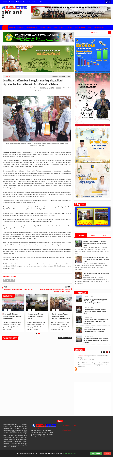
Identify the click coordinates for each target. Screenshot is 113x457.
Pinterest (13, 280)
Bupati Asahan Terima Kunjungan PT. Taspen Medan (35, 316)
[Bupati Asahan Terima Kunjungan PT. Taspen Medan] (37, 302)
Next (71, 302)
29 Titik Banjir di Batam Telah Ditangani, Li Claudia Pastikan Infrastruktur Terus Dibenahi (96, 340)
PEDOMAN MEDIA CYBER (69, 426)
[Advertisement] (92, 399)
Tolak (107, 453)
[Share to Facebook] (16, 304)
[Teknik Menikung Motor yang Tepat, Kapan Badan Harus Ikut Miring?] (79, 330)
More (34, 2)
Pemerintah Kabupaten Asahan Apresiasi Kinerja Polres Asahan (12, 316)
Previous (3, 302)
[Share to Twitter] (18, 304)
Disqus (69, 337)
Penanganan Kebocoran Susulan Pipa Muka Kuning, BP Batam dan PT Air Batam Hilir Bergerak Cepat (95, 301)
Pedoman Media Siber (23, 2)
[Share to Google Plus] (21, 304)
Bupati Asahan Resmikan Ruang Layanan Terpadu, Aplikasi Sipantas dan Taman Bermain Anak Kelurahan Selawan (33, 82)
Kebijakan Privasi (66, 430)
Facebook (109, 2)
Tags (104, 235)
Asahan (7, 76)
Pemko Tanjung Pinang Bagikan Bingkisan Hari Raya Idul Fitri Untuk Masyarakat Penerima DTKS (85, 224)
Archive (92, 235)
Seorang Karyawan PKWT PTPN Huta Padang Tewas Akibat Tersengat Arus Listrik (94, 243)
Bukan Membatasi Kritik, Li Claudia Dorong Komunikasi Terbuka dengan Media (95, 311)
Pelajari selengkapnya (69, 453)
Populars (81, 235)
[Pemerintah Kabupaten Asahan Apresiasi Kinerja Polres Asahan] (13, 302)
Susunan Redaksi (8, 2)
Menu (41, 2)
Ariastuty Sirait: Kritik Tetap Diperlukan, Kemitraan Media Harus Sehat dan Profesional (96, 321)
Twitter (106, 2)
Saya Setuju (96, 453)
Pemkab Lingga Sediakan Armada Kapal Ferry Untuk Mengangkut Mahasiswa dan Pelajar (96, 259)
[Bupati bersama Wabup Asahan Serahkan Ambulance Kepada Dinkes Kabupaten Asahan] (61, 302)
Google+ (10, 280)
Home (5, 27)
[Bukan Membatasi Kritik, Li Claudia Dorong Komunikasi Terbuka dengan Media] (79, 309)
